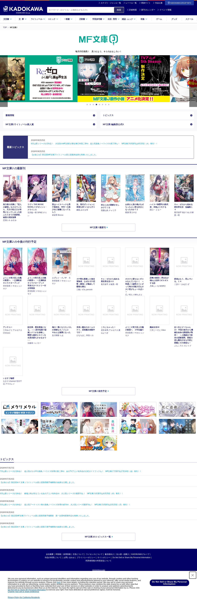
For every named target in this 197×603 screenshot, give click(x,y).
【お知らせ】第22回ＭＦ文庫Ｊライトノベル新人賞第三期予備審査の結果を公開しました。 (38, 527)
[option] (98, 78)
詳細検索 (133, 10)
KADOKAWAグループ (140, 554)
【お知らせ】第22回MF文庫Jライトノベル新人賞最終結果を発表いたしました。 (64, 155)
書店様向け (109, 554)
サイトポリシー (103, 557)
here (59, 582)
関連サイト (146, 3)
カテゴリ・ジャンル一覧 (111, 3)
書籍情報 (10, 115)
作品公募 (159, 3)
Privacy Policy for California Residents (24, 597)
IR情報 (58, 554)
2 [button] (91, 104)
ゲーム (159, 19)
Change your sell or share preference (23, 592)
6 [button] (103, 104)
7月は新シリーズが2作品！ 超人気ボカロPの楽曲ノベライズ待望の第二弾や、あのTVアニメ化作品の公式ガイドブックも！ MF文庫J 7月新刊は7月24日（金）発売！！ (70, 471)
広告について (78, 554)
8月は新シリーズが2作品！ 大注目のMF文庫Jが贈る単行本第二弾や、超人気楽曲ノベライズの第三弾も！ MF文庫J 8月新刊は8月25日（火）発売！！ (94, 144)
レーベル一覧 (131, 3)
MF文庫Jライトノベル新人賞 (20, 124)
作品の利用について (53, 557)
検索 (119, 10)
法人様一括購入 (122, 554)
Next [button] (193, 81)
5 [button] (100, 104)
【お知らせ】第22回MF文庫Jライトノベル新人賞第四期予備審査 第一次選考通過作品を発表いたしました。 (45, 516)
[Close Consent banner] (192, 575)
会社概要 (49, 554)
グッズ (174, 19)
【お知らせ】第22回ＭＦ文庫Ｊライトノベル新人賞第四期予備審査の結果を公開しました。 (38, 482)
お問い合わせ (69, 557)
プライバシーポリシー (86, 557)
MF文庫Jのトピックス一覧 (98, 536)
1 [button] (87, 104)
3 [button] (94, 104)
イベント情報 (165, 10)
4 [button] (97, 104)
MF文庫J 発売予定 (98, 391)
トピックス (108, 115)
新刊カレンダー (148, 10)
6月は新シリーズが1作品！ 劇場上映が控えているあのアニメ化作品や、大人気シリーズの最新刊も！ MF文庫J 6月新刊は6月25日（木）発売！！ (61, 493)
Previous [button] (4, 81)
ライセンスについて (94, 554)
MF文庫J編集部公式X (113, 124)
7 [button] (106, 104)
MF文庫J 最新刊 (98, 227)
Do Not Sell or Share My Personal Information (132, 557)
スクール (189, 19)
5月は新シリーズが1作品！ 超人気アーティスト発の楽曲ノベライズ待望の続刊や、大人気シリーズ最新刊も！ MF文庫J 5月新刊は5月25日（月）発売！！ (65, 505)
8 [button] (109, 104)
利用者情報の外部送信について (98, 561)
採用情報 (67, 554)
